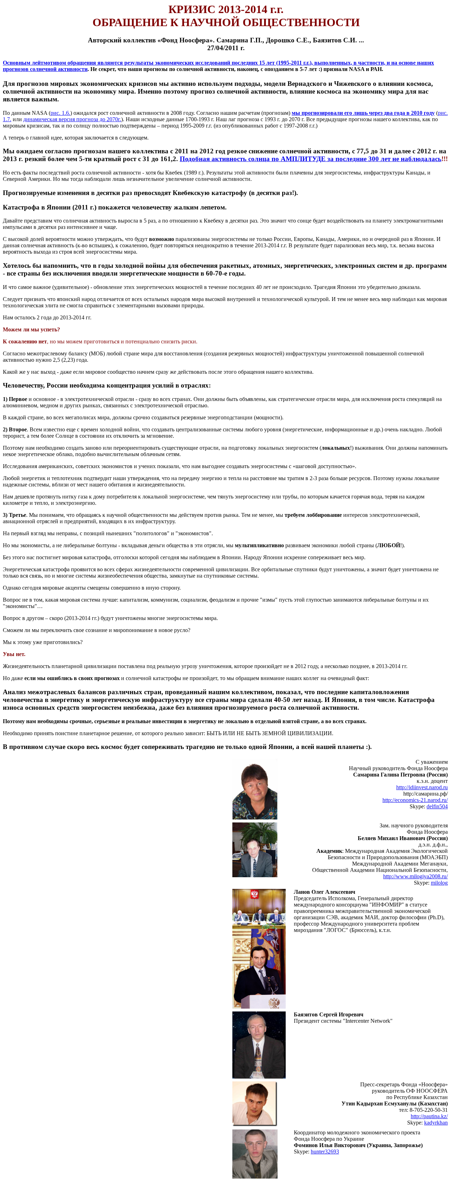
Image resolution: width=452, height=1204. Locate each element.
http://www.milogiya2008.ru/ (415, 876)
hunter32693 (325, 1152)
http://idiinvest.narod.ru (422, 787)
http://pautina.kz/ (429, 1116)
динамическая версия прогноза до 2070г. (72, 119)
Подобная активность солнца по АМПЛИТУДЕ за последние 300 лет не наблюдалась (310, 159)
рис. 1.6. (60, 113)
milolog (439, 883)
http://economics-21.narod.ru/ (415, 800)
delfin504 (437, 806)
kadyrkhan (436, 1123)
